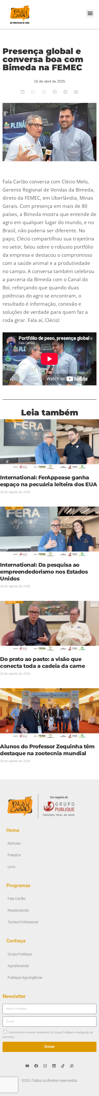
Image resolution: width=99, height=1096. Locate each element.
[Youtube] (27, 1066)
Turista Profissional (23, 922)
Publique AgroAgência (25, 978)
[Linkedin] (54, 1066)
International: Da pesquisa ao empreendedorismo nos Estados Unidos (44, 572)
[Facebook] (36, 1066)
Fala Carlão (17, 899)
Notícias (14, 843)
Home (12, 830)
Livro (11, 867)
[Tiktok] (63, 1066)
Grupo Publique (20, 954)
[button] (90, 13)
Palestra (14, 855)
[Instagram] (45, 1066)
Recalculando (18, 910)
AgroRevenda (18, 966)
